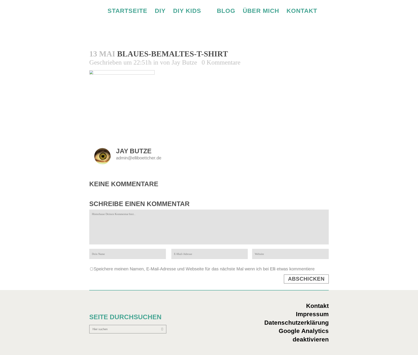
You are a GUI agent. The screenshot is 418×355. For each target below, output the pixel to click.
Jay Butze (184, 62)
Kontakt (317, 305)
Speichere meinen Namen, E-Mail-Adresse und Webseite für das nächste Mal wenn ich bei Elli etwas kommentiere (204, 268)
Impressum (312, 314)
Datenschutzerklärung (296, 322)
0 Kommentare (221, 62)
